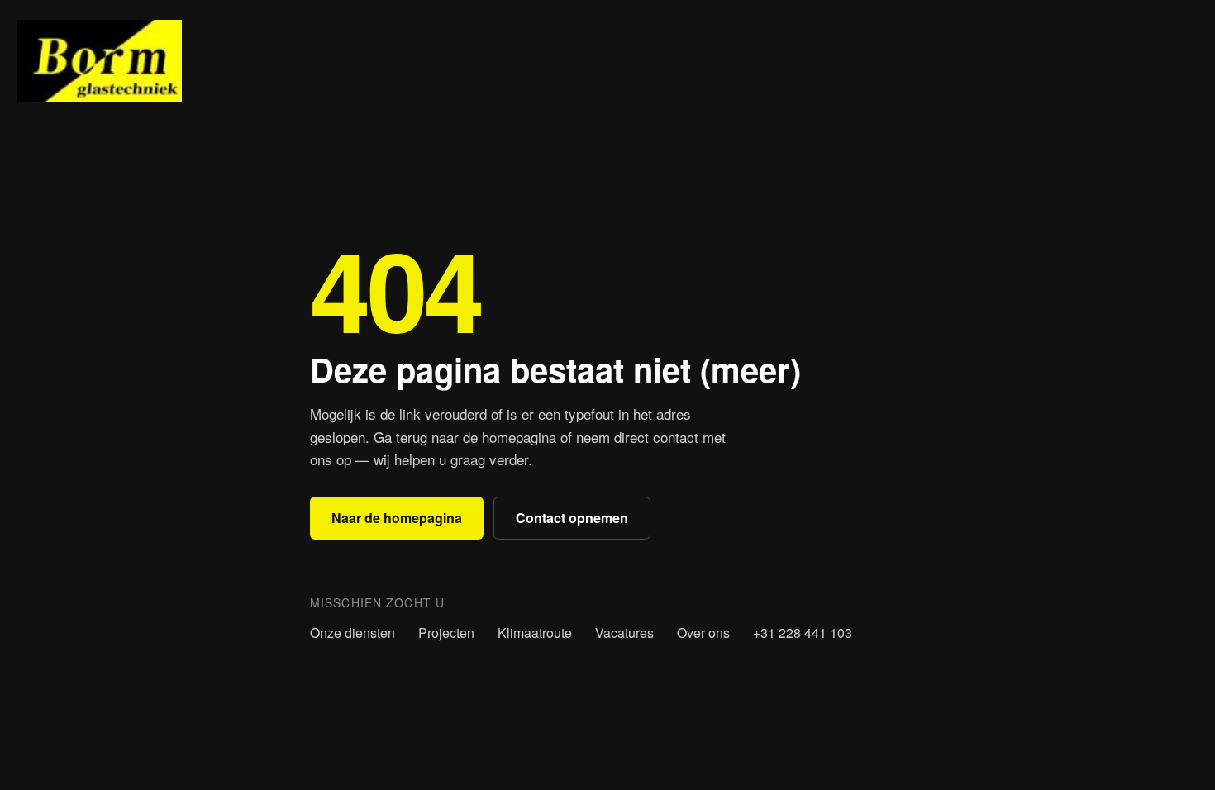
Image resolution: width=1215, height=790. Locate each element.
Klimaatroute (535, 632)
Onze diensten (352, 632)
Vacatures (624, 632)
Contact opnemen (572, 517)
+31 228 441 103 (802, 632)
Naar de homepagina (396, 517)
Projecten (446, 632)
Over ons (703, 632)
